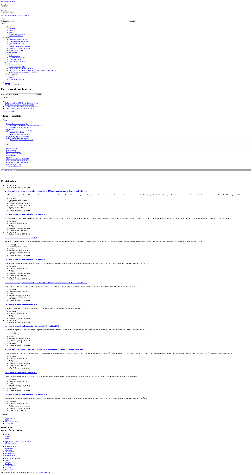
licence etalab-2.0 (44, 472)
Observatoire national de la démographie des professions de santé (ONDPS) (32, 70)
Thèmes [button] (5, 120)
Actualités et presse (11, 74)
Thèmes (8, 37)
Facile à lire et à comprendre (17, 61)
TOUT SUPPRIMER (7, 111)
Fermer (4, 19)
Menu (11, 12)
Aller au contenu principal (9, 1)
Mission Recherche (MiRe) (17, 67)
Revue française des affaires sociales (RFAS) (23, 72)
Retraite (11, 45)
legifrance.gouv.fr (10, 453)
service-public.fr (10, 455)
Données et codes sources (17, 34)
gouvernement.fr (10, 451)
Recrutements (9, 469)
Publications (9, 54)
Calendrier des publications (17, 57)
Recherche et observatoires (13, 65)
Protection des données (16, 36)
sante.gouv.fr (9, 448)
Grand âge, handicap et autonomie (19, 47)
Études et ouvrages (14, 56)
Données (7, 63)
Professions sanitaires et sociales (19, 41)
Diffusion (12, 30)
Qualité (11, 32)
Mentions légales (10, 465)
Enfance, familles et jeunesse (17, 50)
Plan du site (8, 464)
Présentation (12, 29)
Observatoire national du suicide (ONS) (21, 68)
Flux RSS (8, 467)
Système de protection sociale (18, 39)
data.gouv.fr (8, 450)
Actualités (12, 76)
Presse (11, 78)
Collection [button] (6, 144)
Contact (7, 460)
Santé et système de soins (16, 43)
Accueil (7, 83)
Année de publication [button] (9, 170)
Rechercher (5, 12)
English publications (15, 59)
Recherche (4, 21)
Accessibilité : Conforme (12, 458)
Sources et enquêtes (11, 52)
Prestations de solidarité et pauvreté (19, 48)
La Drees (8, 27)
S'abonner (8, 462)
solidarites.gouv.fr (10, 446)
